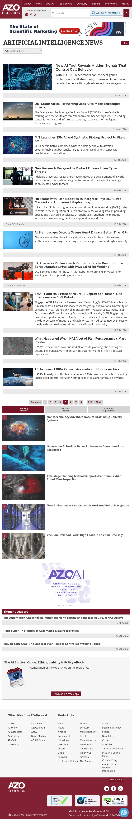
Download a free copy (66, 694)
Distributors (86, 744)
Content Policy (110, 760)
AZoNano (13, 727)
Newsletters (108, 736)
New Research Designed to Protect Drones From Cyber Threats (76, 170)
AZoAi (34, 731)
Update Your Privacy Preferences (29, 814)
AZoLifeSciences (39, 740)
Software (85, 727)
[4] (23, 516)
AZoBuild (12, 740)
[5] (23, 546)
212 (90, 402)
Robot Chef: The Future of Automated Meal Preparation (41, 631)
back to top (115, 779)
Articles (62, 731)
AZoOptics (13, 736)
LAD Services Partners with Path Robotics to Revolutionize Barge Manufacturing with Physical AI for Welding (79, 265)
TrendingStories (23, 409)
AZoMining (13, 744)
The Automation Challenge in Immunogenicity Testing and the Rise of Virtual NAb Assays (63, 617)
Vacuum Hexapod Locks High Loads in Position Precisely (85, 535)
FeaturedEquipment (108, 409)
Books (61, 752)
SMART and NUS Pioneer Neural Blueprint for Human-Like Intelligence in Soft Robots (78, 295)
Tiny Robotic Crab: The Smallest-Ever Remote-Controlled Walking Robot (52, 644)
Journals (62, 756)
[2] (23, 457)
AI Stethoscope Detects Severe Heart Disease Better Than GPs (81, 232)
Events (83, 736)
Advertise (107, 744)
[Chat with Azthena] (124, 812)
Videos (83, 723)
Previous (36, 402)
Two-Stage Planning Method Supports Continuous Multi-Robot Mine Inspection (84, 477)
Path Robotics (18, 224)
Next (98, 402)
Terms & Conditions (112, 748)
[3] (23, 487)
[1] (23, 428)
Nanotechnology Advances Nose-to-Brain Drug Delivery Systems (84, 418)
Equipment (64, 736)
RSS (125, 42)
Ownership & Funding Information (109, 767)
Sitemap (84, 756)
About (61, 723)
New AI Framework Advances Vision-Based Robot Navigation (88, 505)
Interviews (63, 740)
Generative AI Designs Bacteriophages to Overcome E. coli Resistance (86, 447)
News (61, 727)
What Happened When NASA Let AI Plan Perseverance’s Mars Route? (80, 340)
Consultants (86, 748)
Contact (106, 740)
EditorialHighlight (66, 409)
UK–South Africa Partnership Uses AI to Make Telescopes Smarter (77, 105)
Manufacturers (88, 740)
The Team (85, 761)
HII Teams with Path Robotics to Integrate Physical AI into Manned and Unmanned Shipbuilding (78, 200)
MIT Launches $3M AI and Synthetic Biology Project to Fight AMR (80, 139)
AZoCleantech (15, 731)
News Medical (38, 736)
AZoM (11, 723)
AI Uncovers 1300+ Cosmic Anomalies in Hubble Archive (77, 369)
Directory (63, 744)
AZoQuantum (38, 727)
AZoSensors (37, 723)
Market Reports (88, 731)
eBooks (62, 748)
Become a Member (112, 727)
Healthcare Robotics (69, 761)
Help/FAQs (85, 752)
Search (106, 731)
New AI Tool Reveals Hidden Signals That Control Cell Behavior (91, 67)
